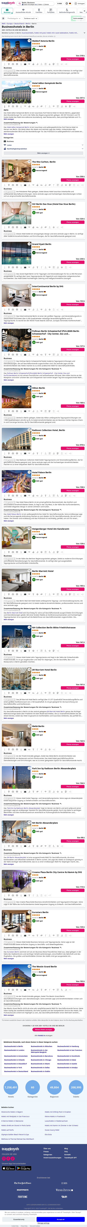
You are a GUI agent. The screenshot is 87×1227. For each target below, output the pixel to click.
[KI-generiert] (14, 70)
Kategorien (48, 1155)
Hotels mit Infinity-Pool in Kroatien (58, 1112)
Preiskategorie (13, 18)
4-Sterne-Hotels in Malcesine (12, 1121)
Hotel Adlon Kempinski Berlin (47, 83)
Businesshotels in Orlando (14, 1060)
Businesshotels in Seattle (67, 1064)
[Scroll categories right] (84, 11)
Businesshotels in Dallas (40, 1067)
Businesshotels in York (13, 1067)
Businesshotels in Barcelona (42, 1056)
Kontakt (67, 1155)
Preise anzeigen (73, 59)
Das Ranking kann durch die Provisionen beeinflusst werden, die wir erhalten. (28, 36)
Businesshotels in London (14, 1050)
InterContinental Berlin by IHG (47, 286)
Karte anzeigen (78, 18)
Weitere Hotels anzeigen (43, 1029)
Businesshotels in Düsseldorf (15, 1064)
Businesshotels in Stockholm (68, 1056)
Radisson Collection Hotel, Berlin (48, 430)
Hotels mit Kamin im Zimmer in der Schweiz (61, 1125)
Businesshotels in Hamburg (68, 1046)
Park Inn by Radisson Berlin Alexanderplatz (54, 768)
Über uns (47, 1148)
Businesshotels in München (41, 1046)
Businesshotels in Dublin (40, 1071)
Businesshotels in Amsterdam (16, 1056)
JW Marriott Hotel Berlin (44, 669)
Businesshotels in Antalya (67, 1067)
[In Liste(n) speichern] (29, 40)
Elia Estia (48, 1134)
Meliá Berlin (38, 726)
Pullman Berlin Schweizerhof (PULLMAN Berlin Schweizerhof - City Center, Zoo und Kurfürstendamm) (55, 332)
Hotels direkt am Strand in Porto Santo (15, 1125)
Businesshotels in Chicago (41, 1060)
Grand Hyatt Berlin (41, 244)
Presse (46, 1151)
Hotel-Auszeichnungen (52, 1158)
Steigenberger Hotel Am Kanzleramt (50, 528)
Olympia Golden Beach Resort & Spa (15, 1134)
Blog (66, 1148)
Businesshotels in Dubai (66, 1060)
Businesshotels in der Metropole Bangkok (39, 1051)
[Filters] (3, 18)
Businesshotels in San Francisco (69, 1050)
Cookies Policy (15, 1226)
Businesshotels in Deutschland (16, 1071)
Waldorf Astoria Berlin (43, 41)
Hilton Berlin (38, 388)
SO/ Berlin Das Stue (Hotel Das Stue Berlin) (53, 204)
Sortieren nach (29, 18)
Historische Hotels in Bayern (12, 1112)
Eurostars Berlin (40, 912)
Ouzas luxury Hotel (52, 1130)
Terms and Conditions (35, 1226)
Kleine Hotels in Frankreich (55, 1116)
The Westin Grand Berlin (44, 966)
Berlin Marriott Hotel (42, 571)
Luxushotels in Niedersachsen (56, 1121)
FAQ (66, 1151)
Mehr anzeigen (42, 153)
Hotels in (41, 1035)
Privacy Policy (24, 1226)
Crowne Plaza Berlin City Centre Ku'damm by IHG (57, 872)
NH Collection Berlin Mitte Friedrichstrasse (54, 627)
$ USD (59, 3)
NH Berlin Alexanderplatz (45, 822)
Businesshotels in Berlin (13, 1046)
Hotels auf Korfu (7, 1130)
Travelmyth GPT (70, 1158)
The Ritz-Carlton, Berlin (44, 161)
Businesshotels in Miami (40, 1064)
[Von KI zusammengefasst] (19, 124)
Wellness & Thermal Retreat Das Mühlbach (17, 1139)
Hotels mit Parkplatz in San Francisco (15, 1116)
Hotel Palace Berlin (41, 472)
